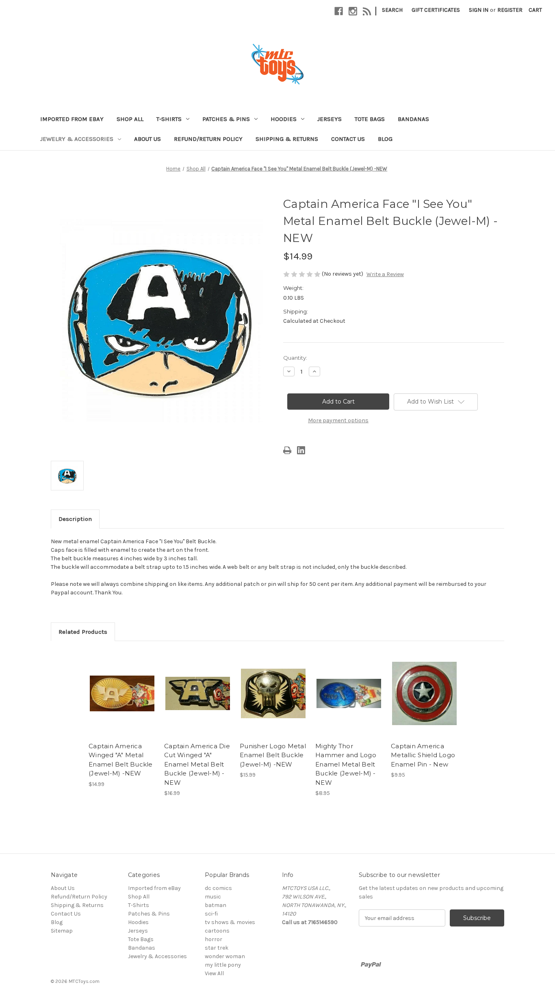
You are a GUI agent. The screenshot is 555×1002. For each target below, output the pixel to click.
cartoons (217, 930)
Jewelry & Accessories (76, 139)
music (213, 896)
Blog (385, 139)
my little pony (223, 964)
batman (215, 905)
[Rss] (367, 11)
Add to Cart (122, 701)
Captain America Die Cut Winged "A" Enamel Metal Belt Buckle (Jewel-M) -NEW (197, 764)
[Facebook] (338, 11)
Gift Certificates (436, 9)
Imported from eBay (72, 119)
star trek (216, 947)
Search (392, 9)
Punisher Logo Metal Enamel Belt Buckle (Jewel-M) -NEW (273, 755)
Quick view (121, 686)
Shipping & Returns (287, 139)
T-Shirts (169, 119)
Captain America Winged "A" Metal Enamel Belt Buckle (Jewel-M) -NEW (121, 759)
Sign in (478, 9)
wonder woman (225, 956)
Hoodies (284, 119)
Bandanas (413, 119)
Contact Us (348, 139)
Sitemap (62, 930)
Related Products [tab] (83, 631)
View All (214, 973)
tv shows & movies (230, 922)
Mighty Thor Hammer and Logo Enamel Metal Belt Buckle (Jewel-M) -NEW (345, 764)
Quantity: (295, 357)
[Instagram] (353, 11)
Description (75, 519)
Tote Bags (370, 119)
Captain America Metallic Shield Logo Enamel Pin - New (423, 755)
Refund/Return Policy (208, 139)
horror (213, 939)
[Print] (287, 450)
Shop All (130, 119)
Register (509, 9)
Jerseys (329, 119)
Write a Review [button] (385, 274)
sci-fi (211, 913)
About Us (147, 139)
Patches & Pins (226, 119)
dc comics (218, 888)
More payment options (338, 420)
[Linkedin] (301, 450)
